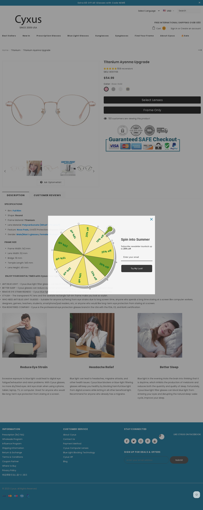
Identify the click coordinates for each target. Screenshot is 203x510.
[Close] (151, 219)
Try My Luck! (137, 268)
